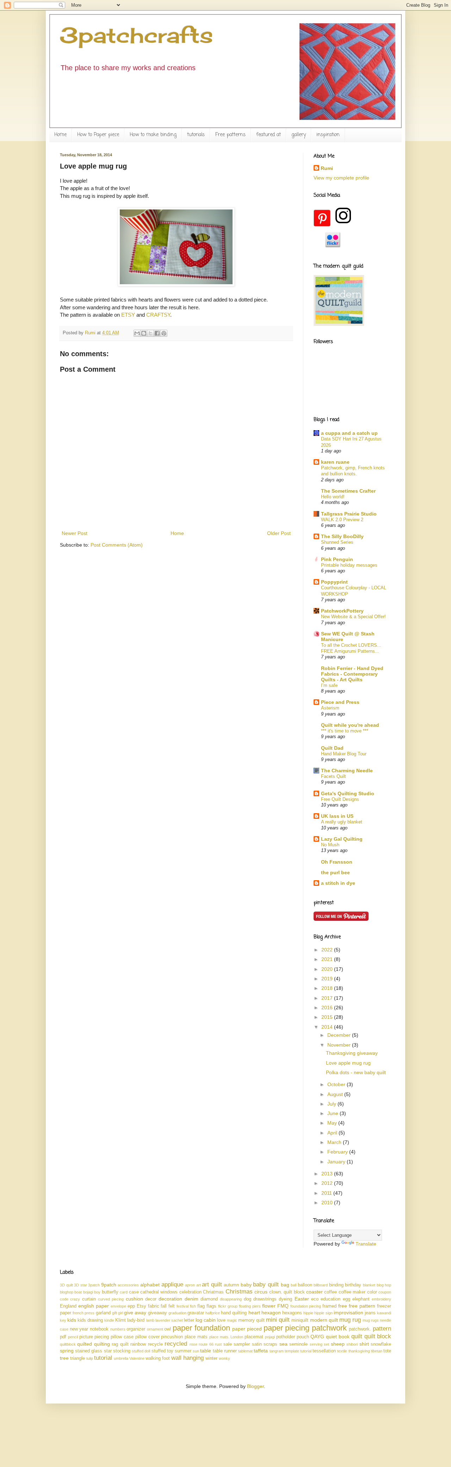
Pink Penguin (337, 559)
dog (247, 1299)
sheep (338, 1344)
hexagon (271, 1312)
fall (164, 1306)
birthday (353, 1285)
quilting (102, 1344)
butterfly (110, 1292)
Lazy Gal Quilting (342, 839)
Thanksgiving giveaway (352, 1053)
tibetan (376, 1351)
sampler (242, 1344)
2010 (327, 1202)
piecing (101, 1336)
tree (64, 1358)
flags (211, 1306)
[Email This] (137, 333)
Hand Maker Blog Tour (343, 753)
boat (78, 1292)
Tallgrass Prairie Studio (349, 514)
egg (346, 1299)
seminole (298, 1344)
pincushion (172, 1336)
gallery (298, 135)
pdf (63, 1336)
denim (191, 1299)
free (342, 1306)
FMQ (283, 1306)
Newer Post (74, 533)
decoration (170, 1299)
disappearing (231, 1299)
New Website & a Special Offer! (353, 616)
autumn (231, 1285)
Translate (366, 1244)
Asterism (330, 708)
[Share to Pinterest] (163, 333)
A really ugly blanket (341, 821)
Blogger (255, 1386)
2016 (327, 1007)
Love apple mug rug (348, 1063)
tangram (277, 1351)
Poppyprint (334, 582)
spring (67, 1350)
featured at (268, 135)
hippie (308, 1313)
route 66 (206, 1344)
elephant (361, 1299)
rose (193, 1344)
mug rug (350, 1319)
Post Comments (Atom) (117, 545)
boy (97, 1292)
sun (196, 1351)
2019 (327, 978)
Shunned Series (337, 542)
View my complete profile (341, 178)
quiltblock (68, 1344)
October (337, 1084)
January (337, 1161)
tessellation (324, 1351)
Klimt (120, 1320)
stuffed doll (141, 1351)
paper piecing (287, 1327)
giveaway (157, 1312)
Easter (302, 1299)
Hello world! (333, 496)
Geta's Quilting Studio (347, 793)
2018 (327, 988)
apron (190, 1285)
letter (189, 1320)
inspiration (328, 135)
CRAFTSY (158, 315)
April (333, 1133)
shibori (352, 1344)
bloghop (66, 1292)
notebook (99, 1329)
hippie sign (323, 1313)
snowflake (381, 1344)
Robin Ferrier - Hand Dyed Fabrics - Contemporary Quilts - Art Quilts (352, 673)
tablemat (245, 1351)
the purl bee (335, 872)
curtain (89, 1299)
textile (342, 1351)
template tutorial (298, 1351)
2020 (327, 969)
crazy (75, 1299)
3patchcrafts (136, 35)
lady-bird (135, 1320)
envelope (118, 1306)
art (198, 1285)
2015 (327, 1017)
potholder (285, 1336)
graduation (177, 1313)
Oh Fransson (336, 862)
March (335, 1142)
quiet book (338, 1336)
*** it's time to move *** (344, 731)
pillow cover (147, 1336)
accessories (128, 1285)
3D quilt (66, 1285)
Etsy (141, 1306)
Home (60, 135)
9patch (108, 1285)
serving (316, 1344)
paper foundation (201, 1327)
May (332, 1123)
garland (103, 1312)
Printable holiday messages (349, 565)
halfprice (212, 1313)
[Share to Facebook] (157, 333)
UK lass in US (337, 816)
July (332, 1104)
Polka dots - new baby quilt (356, 1072)
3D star (80, 1285)
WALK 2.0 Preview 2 (342, 519)
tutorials (196, 135)
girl (120, 1313)
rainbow (138, 1344)
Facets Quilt (333, 776)
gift (114, 1313)
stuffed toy (162, 1351)
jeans (370, 1312)
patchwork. (360, 1329)
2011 (327, 1193)
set (326, 1344)
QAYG (317, 1336)
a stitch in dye (338, 883)
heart (254, 1312)
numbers (117, 1329)
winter (211, 1358)
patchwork (329, 1327)
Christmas (239, 1291)
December (339, 1035)
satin (257, 1344)
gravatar (195, 1312)
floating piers (250, 1306)
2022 (327, 949)
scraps (270, 1344)
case (134, 1292)
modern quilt (324, 1320)
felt (171, 1306)
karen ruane (335, 462)
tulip (89, 1358)
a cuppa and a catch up (349, 433)
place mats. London (226, 1337)
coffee (330, 1292)
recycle (155, 1344)
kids (71, 1320)
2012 (327, 1183)
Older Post (279, 533)
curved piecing (111, 1299)
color (372, 1292)
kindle (109, 1320)
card (124, 1292)
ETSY (128, 315)
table (205, 1350)
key (63, 1320)
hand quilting (234, 1312)
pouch (303, 1336)
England (68, 1306)
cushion (134, 1299)
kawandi (384, 1313)
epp (131, 1306)
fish (193, 1306)
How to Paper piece (98, 135)
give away (135, 1312)
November (339, 1045)
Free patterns (230, 135)
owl (167, 1329)
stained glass (88, 1351)
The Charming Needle (347, 770)
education (330, 1299)
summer (183, 1351)
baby (246, 1285)
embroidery (381, 1299)
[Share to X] (150, 333)
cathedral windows (159, 1292)
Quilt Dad (332, 748)
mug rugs (371, 1320)
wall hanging (187, 1358)
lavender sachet (169, 1320)
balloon (305, 1285)
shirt (364, 1344)
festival (183, 1306)
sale (227, 1344)
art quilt (212, 1284)
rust (218, 1344)
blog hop (384, 1285)
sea (283, 1344)
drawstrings (265, 1299)
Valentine (136, 1358)
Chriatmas (213, 1292)
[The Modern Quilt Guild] (339, 324)
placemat (254, 1336)
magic (232, 1320)
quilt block (377, 1336)
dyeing (285, 1299)
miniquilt (299, 1320)
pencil (73, 1337)
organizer (135, 1329)
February (338, 1152)
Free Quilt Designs (340, 799)
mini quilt (278, 1319)
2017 (327, 998)
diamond (209, 1299)
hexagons (292, 1312)
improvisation (348, 1312)
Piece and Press (340, 702)
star (108, 1351)
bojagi (88, 1292)
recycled (176, 1343)
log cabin (206, 1320)
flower (269, 1306)
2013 (327, 1173)
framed (329, 1306)
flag (201, 1306)
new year (79, 1329)
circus (260, 1292)
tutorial (103, 1358)
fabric (153, 1306)
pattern (382, 1328)
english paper (93, 1306)
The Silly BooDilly (342, 536)
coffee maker (352, 1292)
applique (172, 1284)
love (221, 1320)
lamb (150, 1320)
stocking (121, 1351)
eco (315, 1299)
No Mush (330, 844)
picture (86, 1336)
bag (285, 1285)
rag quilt (120, 1344)
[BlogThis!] (143, 333)
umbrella (121, 1358)
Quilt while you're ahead (350, 725)
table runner (225, 1351)
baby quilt (266, 1284)
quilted (84, 1344)
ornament (155, 1329)
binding (336, 1285)
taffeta (261, 1350)
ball (293, 1285)
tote (387, 1351)
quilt (356, 1336)
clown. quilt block (287, 1292)
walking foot (158, 1358)
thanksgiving (359, 1351)
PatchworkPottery (342, 611)
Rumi (327, 168)
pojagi (270, 1337)
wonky (224, 1358)
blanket (369, 1285)
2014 (327, 1027)
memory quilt (251, 1320)
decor (150, 1299)
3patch (94, 1285)
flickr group (227, 1306)
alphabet (150, 1285)
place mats (196, 1336)
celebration (190, 1292)
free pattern (362, 1306)
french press (83, 1313)
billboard (321, 1285)
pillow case (122, 1336)
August (335, 1094)
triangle (77, 1358)
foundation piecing (305, 1306)
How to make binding (153, 135)
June (333, 1113)
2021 (327, 959)
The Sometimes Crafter (348, 491)
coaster (314, 1292)
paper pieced (247, 1329)
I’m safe (329, 685)
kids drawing (90, 1320)
